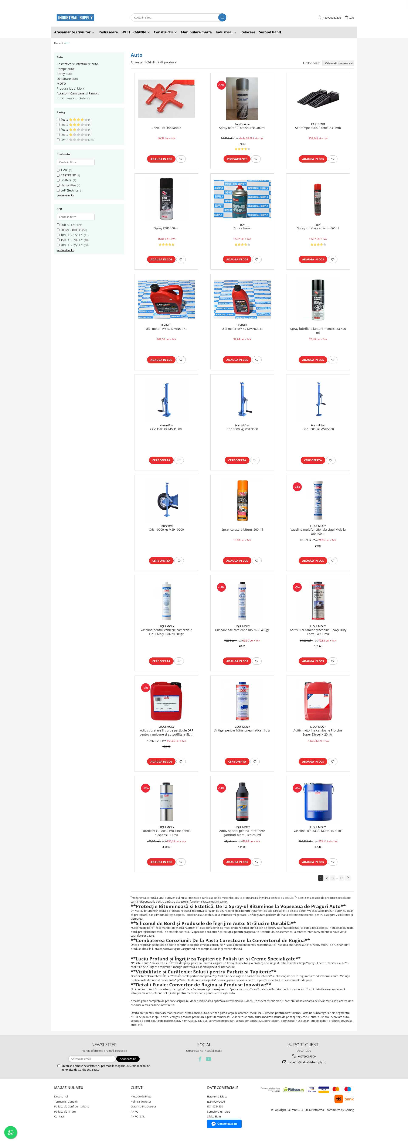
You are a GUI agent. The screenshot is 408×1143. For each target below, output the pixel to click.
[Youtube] (208, 1059)
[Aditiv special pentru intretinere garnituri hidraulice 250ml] (242, 801)
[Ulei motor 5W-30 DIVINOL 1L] (242, 299)
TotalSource (242, 124)
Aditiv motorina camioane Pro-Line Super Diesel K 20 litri (318, 732)
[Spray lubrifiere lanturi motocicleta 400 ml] (318, 299)
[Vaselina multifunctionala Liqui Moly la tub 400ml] (318, 500)
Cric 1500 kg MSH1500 (166, 429)
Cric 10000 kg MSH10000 (166, 529)
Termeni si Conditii (66, 1101)
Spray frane (242, 228)
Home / (59, 43)
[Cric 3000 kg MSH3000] (242, 400)
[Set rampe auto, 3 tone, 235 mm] (318, 98)
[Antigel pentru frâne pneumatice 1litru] (242, 701)
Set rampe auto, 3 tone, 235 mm (318, 128)
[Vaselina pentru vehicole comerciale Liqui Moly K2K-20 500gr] (166, 601)
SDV (242, 224)
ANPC (134, 1111)
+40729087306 (306, 1056)
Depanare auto (67, 79)
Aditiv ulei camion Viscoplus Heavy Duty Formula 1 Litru (318, 632)
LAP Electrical (70, 190)
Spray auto (64, 74)
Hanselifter (68, 185)
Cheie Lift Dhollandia (166, 128)
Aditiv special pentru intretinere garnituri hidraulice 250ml (242, 833)
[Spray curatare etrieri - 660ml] (318, 199)
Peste (65, 119)
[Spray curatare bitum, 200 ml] (242, 500)
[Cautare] (222, 17)
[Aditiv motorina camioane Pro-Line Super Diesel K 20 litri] (318, 701)
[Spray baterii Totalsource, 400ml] (242, 98)
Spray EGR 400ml (166, 228)
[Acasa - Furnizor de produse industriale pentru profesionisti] (75, 17)
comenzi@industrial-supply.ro (306, 1062)
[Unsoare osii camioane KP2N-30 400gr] (242, 601)
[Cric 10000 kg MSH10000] (166, 500)
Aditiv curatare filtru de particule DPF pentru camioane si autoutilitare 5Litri (166, 732)
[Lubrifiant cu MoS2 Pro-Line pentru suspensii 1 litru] (166, 801)
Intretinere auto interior (74, 98)
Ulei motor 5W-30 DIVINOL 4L (166, 329)
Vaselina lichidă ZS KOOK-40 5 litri (318, 831)
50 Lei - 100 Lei (71, 230)
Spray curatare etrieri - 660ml (318, 228)
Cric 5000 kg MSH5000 (318, 429)
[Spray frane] (242, 199)
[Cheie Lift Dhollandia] (166, 99)
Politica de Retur (141, 1101)
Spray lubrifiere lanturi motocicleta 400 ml (318, 330)
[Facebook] (200, 1059)
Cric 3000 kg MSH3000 (242, 429)
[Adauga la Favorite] (181, 159)
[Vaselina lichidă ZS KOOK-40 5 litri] (318, 801)
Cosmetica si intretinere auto (77, 64)
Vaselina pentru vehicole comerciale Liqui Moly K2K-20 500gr (166, 632)
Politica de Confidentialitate (81, 1070)
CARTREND (68, 175)
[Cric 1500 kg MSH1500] (166, 400)
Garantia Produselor (143, 1106)
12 (341, 878)
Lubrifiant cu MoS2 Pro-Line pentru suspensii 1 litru (166, 833)
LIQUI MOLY (318, 526)
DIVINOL (66, 180)
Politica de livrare (65, 1111)
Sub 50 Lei (68, 225)
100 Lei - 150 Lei (72, 235)
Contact (59, 1116)
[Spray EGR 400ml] (166, 199)
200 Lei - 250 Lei (72, 245)
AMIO (64, 170)
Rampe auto (65, 69)
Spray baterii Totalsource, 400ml (242, 128)
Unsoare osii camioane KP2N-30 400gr (242, 630)
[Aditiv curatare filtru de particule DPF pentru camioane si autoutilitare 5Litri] (166, 701)
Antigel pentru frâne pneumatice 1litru (242, 730)
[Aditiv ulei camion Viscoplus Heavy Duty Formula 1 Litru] (318, 601)
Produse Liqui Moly (70, 88)
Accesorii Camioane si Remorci (78, 93)
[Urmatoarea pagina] (348, 878)
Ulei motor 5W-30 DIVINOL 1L (242, 329)
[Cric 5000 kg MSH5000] (318, 400)
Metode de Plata (141, 1096)
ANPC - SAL (138, 1116)
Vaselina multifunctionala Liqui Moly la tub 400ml (318, 531)
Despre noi (61, 1096)
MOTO (61, 83)
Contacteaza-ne (227, 1123)
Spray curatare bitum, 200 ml (242, 529)
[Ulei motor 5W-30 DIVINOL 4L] (166, 299)
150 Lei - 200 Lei (72, 240)
